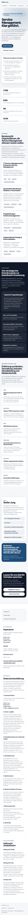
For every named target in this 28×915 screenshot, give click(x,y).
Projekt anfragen (7, 45)
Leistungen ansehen (8, 50)
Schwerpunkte (13, 5)
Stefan (5, 2)
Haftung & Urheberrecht (10, 619)
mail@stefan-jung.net (14, 589)
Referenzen (21, 5)
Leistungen (4, 5)
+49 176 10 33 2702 (14, 594)
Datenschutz (7, 615)
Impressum (6, 611)
